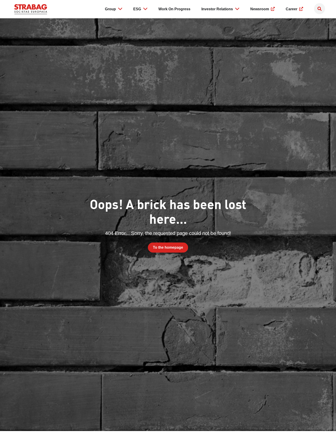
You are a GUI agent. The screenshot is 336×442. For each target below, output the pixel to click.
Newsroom (260, 9)
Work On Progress (174, 9)
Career (292, 9)
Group (110, 9)
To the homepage (168, 247)
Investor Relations (217, 9)
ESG (137, 9)
